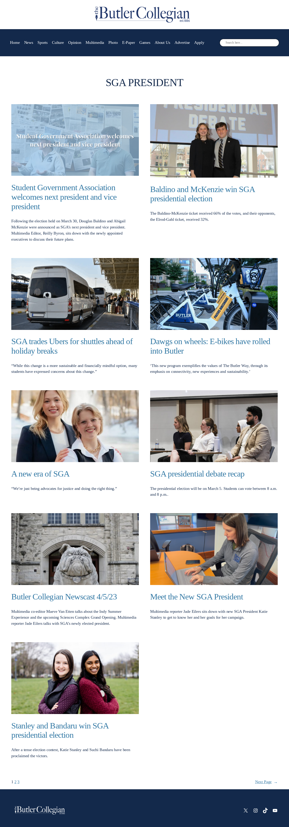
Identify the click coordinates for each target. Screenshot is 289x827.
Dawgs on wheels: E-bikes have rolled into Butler (210, 346)
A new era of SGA (40, 473)
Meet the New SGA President (196, 596)
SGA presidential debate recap (197, 473)
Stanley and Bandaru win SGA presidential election (59, 730)
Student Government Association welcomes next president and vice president (64, 197)
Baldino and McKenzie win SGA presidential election (202, 194)
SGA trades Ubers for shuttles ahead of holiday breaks (72, 346)
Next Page (266, 782)
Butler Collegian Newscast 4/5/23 (64, 596)
